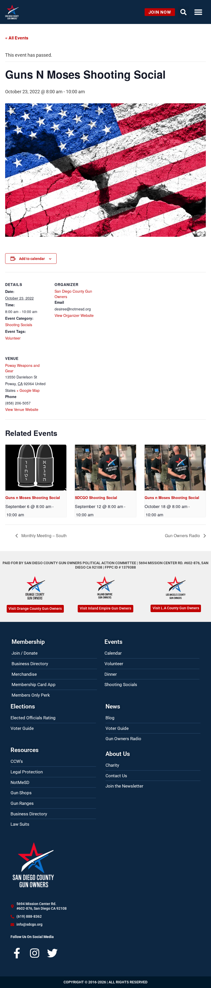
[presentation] (35, 468)
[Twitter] (52, 953)
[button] (198, 12)
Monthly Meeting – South (43, 535)
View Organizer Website (74, 315)
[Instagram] (34, 953)
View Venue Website (21, 409)
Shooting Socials (18, 324)
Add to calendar (32, 259)
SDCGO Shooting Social (96, 497)
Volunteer (13, 338)
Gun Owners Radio (183, 535)
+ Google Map (28, 390)
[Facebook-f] (17, 953)
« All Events (16, 38)
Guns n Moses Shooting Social (32, 497)
